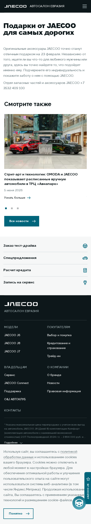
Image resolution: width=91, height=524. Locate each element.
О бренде (54, 375)
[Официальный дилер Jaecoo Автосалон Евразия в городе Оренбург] (15, 6)
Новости (53, 383)
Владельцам (15, 367)
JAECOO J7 (12, 351)
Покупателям (58, 327)
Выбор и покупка (59, 335)
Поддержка (12, 391)
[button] (6, 208)
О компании (58, 367)
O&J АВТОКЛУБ (15, 399)
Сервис (9, 375)
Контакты (12, 410)
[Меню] (85, 6)
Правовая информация (64, 391)
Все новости (19, 221)
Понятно (15, 513)
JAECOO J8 (12, 343)
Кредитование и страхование (58, 345)
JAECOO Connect (16, 383)
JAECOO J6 (12, 335)
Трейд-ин (54, 356)
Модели (11, 327)
